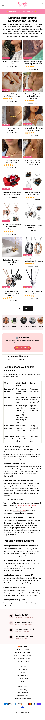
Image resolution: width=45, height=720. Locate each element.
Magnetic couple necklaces (27, 505)
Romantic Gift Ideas (22, 661)
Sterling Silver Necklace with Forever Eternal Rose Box (12, 193)
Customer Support (22, 675)
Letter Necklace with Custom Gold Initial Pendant (33, 129)
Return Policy (22, 687)
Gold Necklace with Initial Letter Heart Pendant (12, 161)
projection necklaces (19, 510)
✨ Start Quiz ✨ (22, 347)
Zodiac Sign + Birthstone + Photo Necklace (11, 261)
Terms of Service (22, 693)
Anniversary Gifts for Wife (22, 658)
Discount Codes (22, 678)
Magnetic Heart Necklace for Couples (33, 292)
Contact (22, 672)
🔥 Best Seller (22, 646)
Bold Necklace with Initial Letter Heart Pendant (33, 161)
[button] (30, 66)
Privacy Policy (22, 690)
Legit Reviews (22, 669)
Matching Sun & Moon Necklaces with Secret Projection (11, 293)
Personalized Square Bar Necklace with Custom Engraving (33, 96)
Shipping (22, 681)
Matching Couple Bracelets (22, 652)
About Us (23, 666)
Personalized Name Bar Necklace (11, 129)
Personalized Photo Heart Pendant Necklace (33, 193)
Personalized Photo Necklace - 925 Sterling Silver (33, 227)
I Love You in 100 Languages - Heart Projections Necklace (11, 95)
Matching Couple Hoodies (22, 655)
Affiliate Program (22, 696)
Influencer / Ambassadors (22, 699)
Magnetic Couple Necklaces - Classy (11, 63)
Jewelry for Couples (22, 649)
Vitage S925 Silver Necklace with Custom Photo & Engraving (12, 227)
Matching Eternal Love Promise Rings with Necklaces (33, 260)
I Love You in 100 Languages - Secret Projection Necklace (33, 63)
